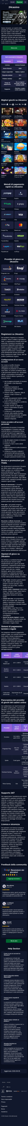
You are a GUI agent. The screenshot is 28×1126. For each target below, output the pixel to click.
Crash (16, 104)
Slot (23, 104)
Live (10, 104)
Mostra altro (14, 940)
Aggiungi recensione (14, 878)
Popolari (3, 104)
